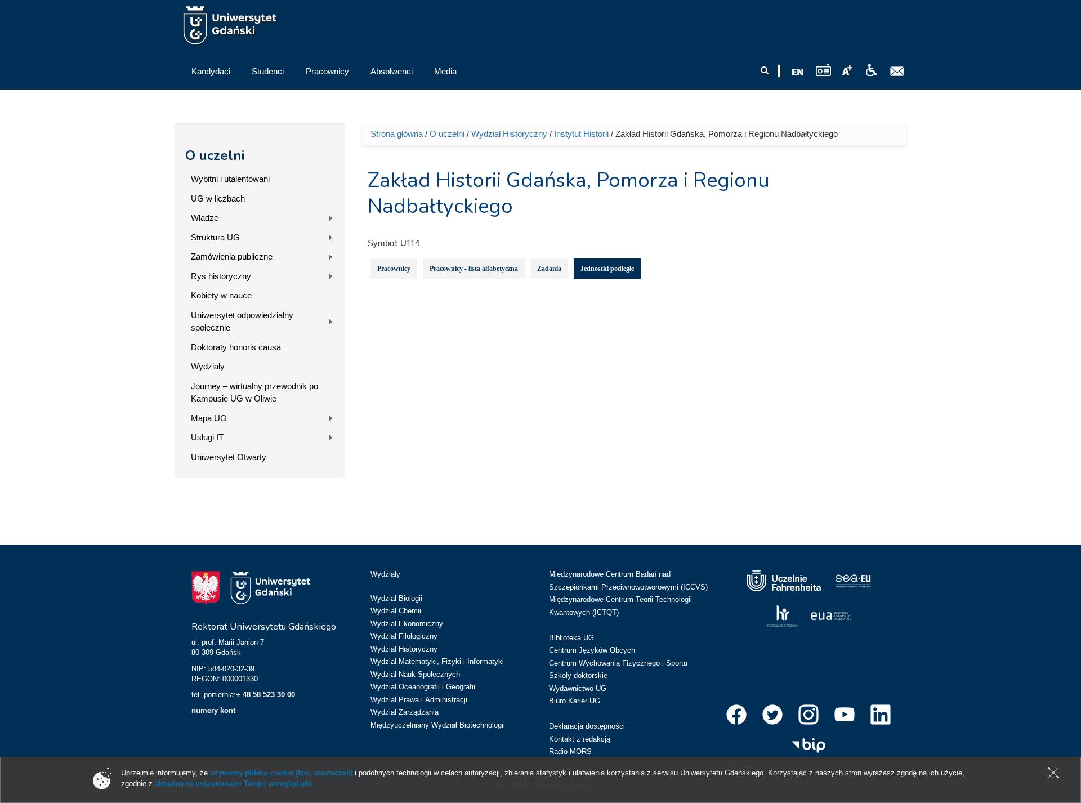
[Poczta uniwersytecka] (897, 72)
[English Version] (798, 72)
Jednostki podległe (607, 269)
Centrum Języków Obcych (592, 650)
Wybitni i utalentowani (230, 179)
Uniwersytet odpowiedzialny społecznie (242, 321)
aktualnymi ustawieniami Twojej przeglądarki (233, 783)
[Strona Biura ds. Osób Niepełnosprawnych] (871, 70)
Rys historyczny (221, 276)
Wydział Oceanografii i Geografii (422, 686)
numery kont (213, 710)
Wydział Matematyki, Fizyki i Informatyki (437, 661)
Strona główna (396, 134)
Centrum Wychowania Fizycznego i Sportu (618, 663)
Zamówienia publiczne (232, 256)
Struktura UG (215, 237)
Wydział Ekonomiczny (406, 623)
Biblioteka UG (571, 638)
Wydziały (208, 366)
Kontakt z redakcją (579, 739)
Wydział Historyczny (509, 134)
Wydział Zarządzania (404, 712)
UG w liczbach (218, 198)
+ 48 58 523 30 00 (265, 694)
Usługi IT (207, 437)
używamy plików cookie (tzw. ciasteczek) (281, 773)
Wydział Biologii (396, 598)
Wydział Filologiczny (403, 636)
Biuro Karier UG (574, 701)
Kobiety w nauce (221, 295)
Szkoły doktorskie (578, 675)
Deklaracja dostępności (587, 726)
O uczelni (214, 155)
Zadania (549, 269)
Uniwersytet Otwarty (228, 457)
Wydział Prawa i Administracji (418, 699)
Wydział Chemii (395, 610)
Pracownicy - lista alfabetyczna (474, 269)
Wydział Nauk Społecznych (415, 674)
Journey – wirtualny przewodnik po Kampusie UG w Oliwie (254, 392)
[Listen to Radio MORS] (823, 69)
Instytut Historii (581, 134)
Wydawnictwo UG (577, 688)
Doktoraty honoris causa (236, 347)
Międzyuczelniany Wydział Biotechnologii (437, 725)
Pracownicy (393, 269)
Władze (204, 217)
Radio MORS (570, 751)
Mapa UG (209, 418)
